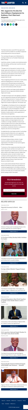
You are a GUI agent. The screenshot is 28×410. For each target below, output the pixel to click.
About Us (3, 400)
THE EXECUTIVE (4, 8)
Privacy (24, 400)
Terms (3, 403)
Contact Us (19, 400)
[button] (2, 24)
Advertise (8, 400)
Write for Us (13, 400)
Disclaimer (7, 403)
